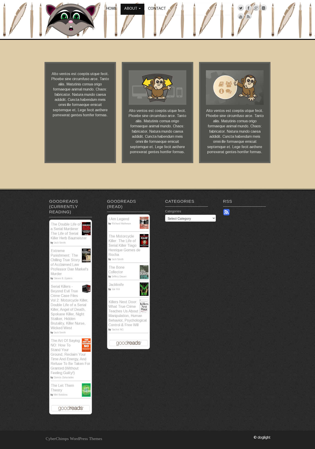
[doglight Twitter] (241, 8)
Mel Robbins (60, 394)
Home (111, 8)
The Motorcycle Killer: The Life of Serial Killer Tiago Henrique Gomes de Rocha (124, 245)
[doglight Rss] (248, 16)
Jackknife (116, 285)
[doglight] (71, 19)
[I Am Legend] (144, 222)
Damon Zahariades (64, 377)
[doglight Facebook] (248, 8)
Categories (173, 211)
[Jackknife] (144, 289)
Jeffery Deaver (119, 276)
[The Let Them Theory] (86, 390)
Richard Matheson (121, 223)
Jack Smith (60, 242)
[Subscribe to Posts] (226, 212)
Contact (157, 8)
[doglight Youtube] (241, 16)
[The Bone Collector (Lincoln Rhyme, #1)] (144, 272)
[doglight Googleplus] (256, 8)
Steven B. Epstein (63, 278)
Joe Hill (116, 289)
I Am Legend (119, 219)
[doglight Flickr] (264, 8)
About (131, 8)
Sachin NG (118, 329)
